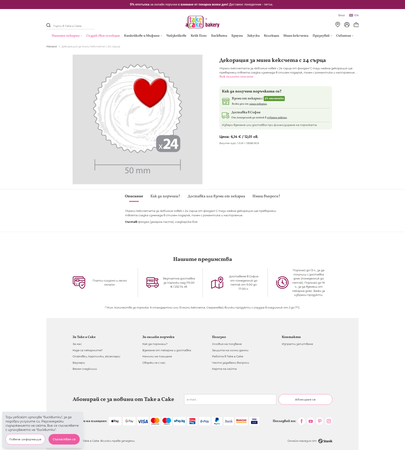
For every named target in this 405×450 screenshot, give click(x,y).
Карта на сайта (224, 368)
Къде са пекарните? (88, 350)
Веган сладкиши (85, 368)
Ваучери (79, 362)
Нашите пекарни (66, 35)
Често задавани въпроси (230, 362)
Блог (341, 15)
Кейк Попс (199, 35)
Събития (343, 35)
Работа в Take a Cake (227, 356)
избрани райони (277, 118)
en (356, 15)
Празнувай (321, 35)
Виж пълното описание (236, 77)
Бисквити (219, 35)
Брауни (237, 35)
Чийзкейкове (176, 35)
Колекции (271, 35)
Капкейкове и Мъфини (141, 35)
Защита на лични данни (230, 350)
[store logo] (202, 22)
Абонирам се (305, 399)
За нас (77, 344)
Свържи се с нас (153, 362)
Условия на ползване (227, 344)
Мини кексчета (295, 35)
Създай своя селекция (103, 35)
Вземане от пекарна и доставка (166, 350)
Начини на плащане (157, 356)
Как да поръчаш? (154, 344)
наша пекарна (258, 104)
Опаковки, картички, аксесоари (96, 356)
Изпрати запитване (297, 344)
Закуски (253, 35)
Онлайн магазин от (302, 440)
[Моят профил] (347, 24)
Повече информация (25, 439)
